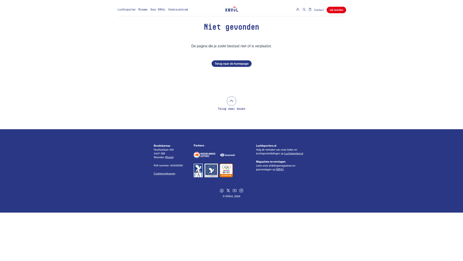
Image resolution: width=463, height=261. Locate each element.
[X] (228, 191)
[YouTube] (235, 191)
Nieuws (143, 10)
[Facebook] (222, 191)
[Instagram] (241, 191)
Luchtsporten (126, 10)
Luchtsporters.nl (293, 153)
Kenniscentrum (178, 10)
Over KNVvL (157, 10)
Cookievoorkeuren (164, 173)
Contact (319, 9)
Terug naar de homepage (232, 63)
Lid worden (336, 10)
